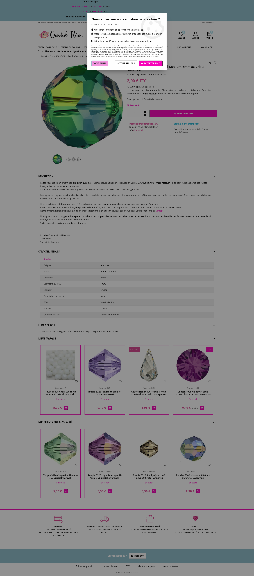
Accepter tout (151, 63)
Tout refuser (127, 63)
